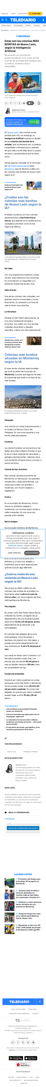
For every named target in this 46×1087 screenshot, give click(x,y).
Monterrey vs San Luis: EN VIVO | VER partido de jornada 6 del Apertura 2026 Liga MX (28, 927)
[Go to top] (40, 1001)
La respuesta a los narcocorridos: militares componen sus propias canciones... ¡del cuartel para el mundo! (23, 722)
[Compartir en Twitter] (15, 103)
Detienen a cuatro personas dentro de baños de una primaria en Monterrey (28, 904)
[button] (38, 103)
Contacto (35, 1013)
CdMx (13, 13)
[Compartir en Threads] (20, 103)
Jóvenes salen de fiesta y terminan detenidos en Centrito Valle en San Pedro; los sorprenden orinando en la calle (28, 895)
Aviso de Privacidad (18, 1009)
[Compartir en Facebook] (11, 103)
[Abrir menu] (2, 20)
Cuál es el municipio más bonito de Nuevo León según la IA (14, 187)
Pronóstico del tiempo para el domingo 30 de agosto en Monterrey (28, 881)
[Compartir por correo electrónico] (24, 103)
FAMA (37, 1077)
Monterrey (23, 13)
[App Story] (30, 1058)
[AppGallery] (23, 1064)
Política (37, 25)
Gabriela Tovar (18, 110)
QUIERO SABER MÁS (14, 553)
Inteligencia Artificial (31, 752)
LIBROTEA (24, 1083)
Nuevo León (12, 132)
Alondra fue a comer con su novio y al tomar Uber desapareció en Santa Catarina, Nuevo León (14, 343)
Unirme (32, 122)
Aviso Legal (32, 1009)
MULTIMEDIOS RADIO (31, 1080)
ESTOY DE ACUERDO (31, 553)
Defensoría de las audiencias (19, 1013)
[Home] (23, 19)
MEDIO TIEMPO (22, 1077)
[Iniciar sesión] (43, 20)
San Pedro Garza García (18, 166)
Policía (28, 25)
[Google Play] (16, 1058)
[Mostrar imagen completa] (38, 235)
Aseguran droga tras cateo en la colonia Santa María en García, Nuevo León (28, 916)
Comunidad (18, 25)
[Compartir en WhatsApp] (6, 103)
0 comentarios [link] (10, 819)
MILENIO (11, 1077)
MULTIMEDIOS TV (15, 1080)
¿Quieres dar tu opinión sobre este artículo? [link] (23, 828)
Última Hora (6, 25)
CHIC (31, 1077)
